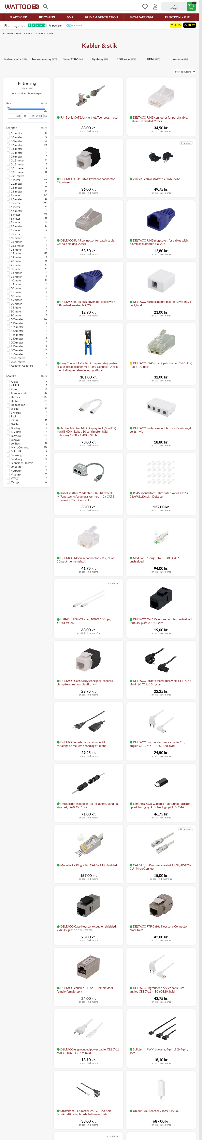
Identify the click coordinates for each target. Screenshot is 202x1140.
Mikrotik (16, 451)
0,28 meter (17, 175)
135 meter (17, 334)
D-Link (15, 408)
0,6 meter (16, 148)
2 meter (15, 195)
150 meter (17, 338)
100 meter (17, 319)
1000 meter (18, 358)
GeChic (15, 424)
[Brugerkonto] (155, 6)
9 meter (15, 234)
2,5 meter (16, 199)
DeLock (15, 397)
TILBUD (175, 25)
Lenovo (15, 439)
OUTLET (189, 25)
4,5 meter (16, 210)
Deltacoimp (18, 404)
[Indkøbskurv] (178, 6)
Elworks (16, 412)
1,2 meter (16, 183)
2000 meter (18, 361)
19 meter (16, 257)
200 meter (17, 342)
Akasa (14, 381)
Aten (14, 389)
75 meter (16, 307)
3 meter (15, 203)
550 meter (17, 354)
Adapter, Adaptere (22, 365)
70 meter (16, 303)
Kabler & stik (45, 33)
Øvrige (15, 482)
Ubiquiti (16, 466)
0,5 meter (16, 145)
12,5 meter (17, 245)
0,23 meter (17, 168)
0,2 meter (16, 137)
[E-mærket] (74, 25)
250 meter (17, 346)
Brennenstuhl (19, 393)
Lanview (16, 435)
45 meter (16, 284)
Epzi (13, 416)
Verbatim (16, 470)
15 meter (16, 253)
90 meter (16, 315)
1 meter (15, 179)
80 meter (16, 311)
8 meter (15, 230)
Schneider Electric (22, 462)
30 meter (16, 269)
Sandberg (16, 459)
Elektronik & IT (25, 33)
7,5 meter (16, 226)
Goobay (15, 428)
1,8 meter (16, 191)
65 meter (16, 299)
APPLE (15, 385)
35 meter (16, 276)
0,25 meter (17, 172)
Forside (8, 33)
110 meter (17, 323)
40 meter (16, 280)
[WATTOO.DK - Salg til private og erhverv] (21, 6)
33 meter (16, 272)
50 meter (16, 288)
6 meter (15, 218)
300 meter (17, 350)
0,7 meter (16, 152)
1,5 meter (16, 187)
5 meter (15, 214)
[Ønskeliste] (145, 6)
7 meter (15, 222)
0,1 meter (16, 133)
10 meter (16, 238)
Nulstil (44, 103)
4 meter (15, 207)
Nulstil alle (27, 88)
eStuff (14, 420)
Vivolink (16, 474)
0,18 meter (17, 164)
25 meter (16, 265)
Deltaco (16, 401)
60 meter (16, 296)
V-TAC (15, 478)
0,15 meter (17, 160)
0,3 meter (16, 141)
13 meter (16, 249)
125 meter (17, 326)
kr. (25, 116)
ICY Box (16, 431)
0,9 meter (16, 156)
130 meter (17, 330)
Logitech (16, 443)
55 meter (16, 292)
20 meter (16, 261)
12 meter (16, 241)
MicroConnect (20, 447)
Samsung (16, 455)
